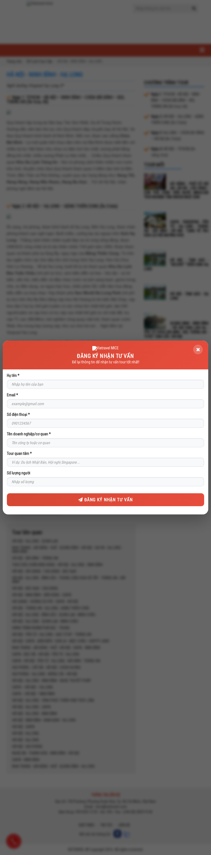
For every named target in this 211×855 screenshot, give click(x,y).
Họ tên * (13, 375)
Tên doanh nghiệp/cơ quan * (29, 434)
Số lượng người (18, 473)
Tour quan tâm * (19, 453)
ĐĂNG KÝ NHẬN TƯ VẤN (108, 499)
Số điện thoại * (18, 414)
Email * (12, 395)
